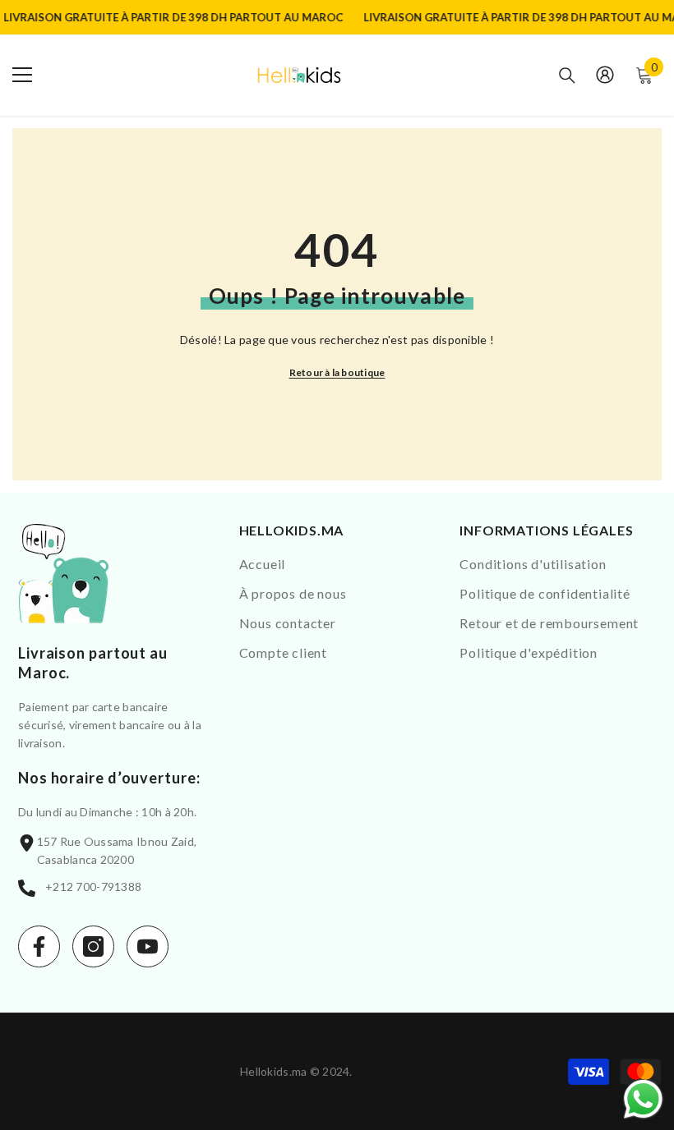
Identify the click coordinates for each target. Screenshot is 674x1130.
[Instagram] (93, 946)
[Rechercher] (567, 75)
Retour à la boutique (337, 372)
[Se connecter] (605, 74)
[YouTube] (147, 946)
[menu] (22, 75)
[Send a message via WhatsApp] (643, 1099)
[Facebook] (39, 946)
